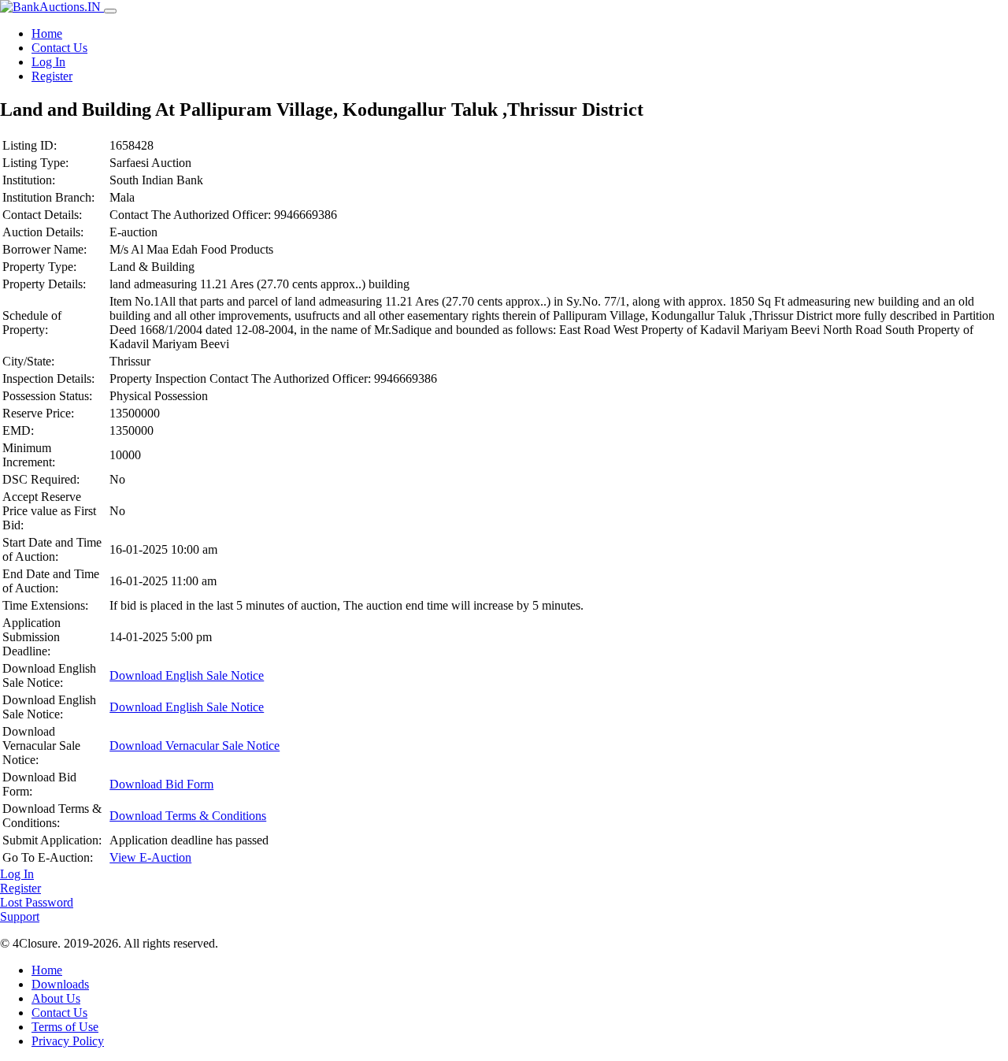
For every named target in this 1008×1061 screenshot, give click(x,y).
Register (52, 76)
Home (47, 33)
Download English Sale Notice (186, 675)
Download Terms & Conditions (187, 815)
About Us (56, 998)
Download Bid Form (161, 784)
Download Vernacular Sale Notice (194, 745)
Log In (48, 62)
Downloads (60, 984)
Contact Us (59, 47)
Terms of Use (65, 1026)
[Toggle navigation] (110, 11)
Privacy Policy (68, 1041)
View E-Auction (150, 857)
